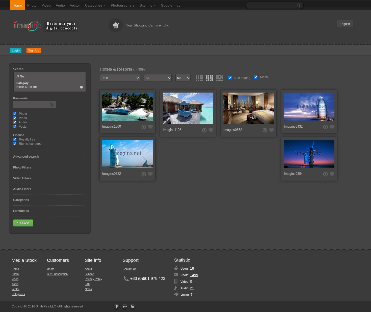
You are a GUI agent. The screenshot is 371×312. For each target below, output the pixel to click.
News (88, 289)
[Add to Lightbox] (150, 127)
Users (51, 268)
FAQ (87, 284)
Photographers (123, 5)
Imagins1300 (111, 126)
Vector (75, 5)
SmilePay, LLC (46, 306)
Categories (93, 5)
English (345, 24)
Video (46, 5)
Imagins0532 (111, 174)
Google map (170, 5)
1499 (194, 275)
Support (89, 273)
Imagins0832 (232, 130)
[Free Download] (143, 127)
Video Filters (22, 178)
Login (16, 50)
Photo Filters (22, 167)
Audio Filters (22, 189)
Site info (146, 5)
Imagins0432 (293, 126)
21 (192, 288)
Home (17, 5)
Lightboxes (21, 211)
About (88, 268)
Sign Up (33, 50)
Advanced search (26, 156)
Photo (32, 5)
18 (192, 268)
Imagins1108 (172, 130)
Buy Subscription (57, 273)
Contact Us (130, 268)
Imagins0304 (293, 174)
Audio (60, 5)
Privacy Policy (93, 278)
